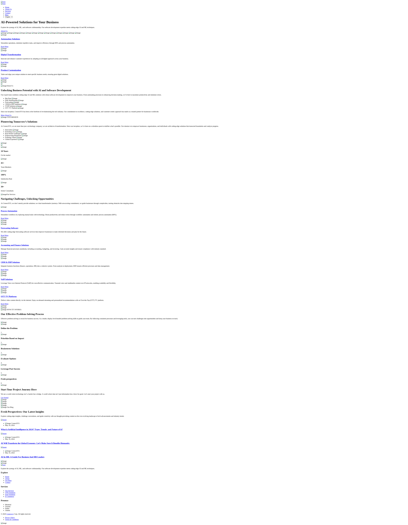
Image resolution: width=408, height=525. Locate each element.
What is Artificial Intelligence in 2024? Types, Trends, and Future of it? (32, 429)
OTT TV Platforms (9, 296)
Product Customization (11, 70)
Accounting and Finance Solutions (15, 245)
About (7, 479)
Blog (6, 15)
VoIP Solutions (7, 279)
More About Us (6, 115)
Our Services (9, 491)
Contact (7, 13)
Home (7, 7)
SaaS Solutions (10, 494)
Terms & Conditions (12, 519)
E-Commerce (9, 496)
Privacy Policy (10, 518)
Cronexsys (9, 514)
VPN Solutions (10, 493)
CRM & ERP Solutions (10, 262)
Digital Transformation (11, 54)
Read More (4, 46)
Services (8, 11)
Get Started (4, 398)
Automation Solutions (10, 39)
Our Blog (8, 480)
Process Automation (9, 211)
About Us (8, 9)
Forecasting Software (9, 228)
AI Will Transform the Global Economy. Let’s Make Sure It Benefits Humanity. (35, 443)
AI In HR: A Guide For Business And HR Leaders (22, 457)
